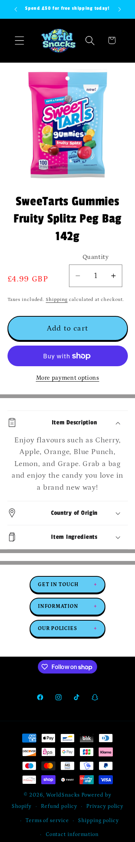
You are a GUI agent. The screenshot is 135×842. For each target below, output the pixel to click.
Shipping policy (98, 821)
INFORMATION (67, 606)
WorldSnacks (63, 795)
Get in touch (67, 585)
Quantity (95, 257)
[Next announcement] (119, 9)
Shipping (57, 299)
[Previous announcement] (16, 9)
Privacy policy (104, 806)
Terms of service (47, 821)
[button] (19, 40)
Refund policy (59, 806)
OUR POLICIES (67, 628)
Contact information (72, 834)
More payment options (67, 378)
